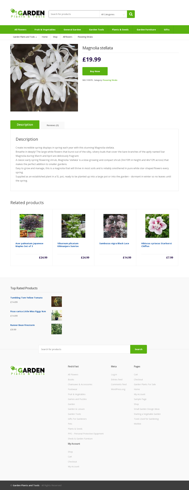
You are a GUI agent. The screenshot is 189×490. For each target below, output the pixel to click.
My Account (139, 394)
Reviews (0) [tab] (53, 125)
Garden (71, 404)
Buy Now (95, 71)
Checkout (138, 379)
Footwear (72, 389)
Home (45, 36)
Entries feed (116, 379)
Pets (70, 423)
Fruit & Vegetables (45, 29)
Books (71, 379)
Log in (114, 374)
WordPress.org (118, 389)
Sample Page (140, 399)
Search (138, 349)
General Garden (72, 29)
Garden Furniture (146, 29)
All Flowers (20, 29)
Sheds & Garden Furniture (80, 438)
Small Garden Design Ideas (147, 409)
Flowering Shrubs (110, 80)
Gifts (167, 29)
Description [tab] (25, 125)
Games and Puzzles (77, 399)
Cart (136, 374)
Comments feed (119, 384)
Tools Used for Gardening (146, 418)
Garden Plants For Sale (145, 384)
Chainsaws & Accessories (80, 384)
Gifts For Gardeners (77, 418)
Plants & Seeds (120, 29)
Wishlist (137, 423)
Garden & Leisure (76, 409)
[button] (74, 47)
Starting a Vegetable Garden (147, 414)
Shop (55, 36)
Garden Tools (96, 29)
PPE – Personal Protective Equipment (86, 433)
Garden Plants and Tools (24, 36)
